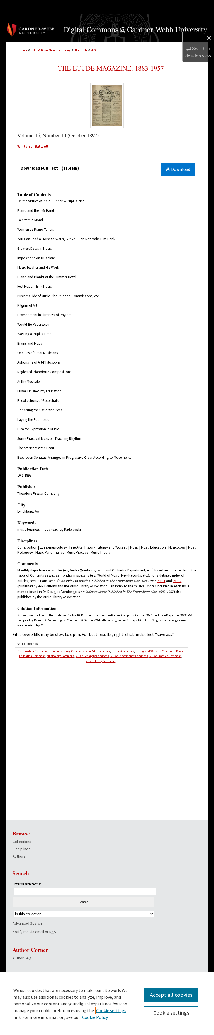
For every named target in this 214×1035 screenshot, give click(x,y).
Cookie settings (111, 1010)
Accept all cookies (171, 994)
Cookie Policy (95, 1017)
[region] (107, 1003)
